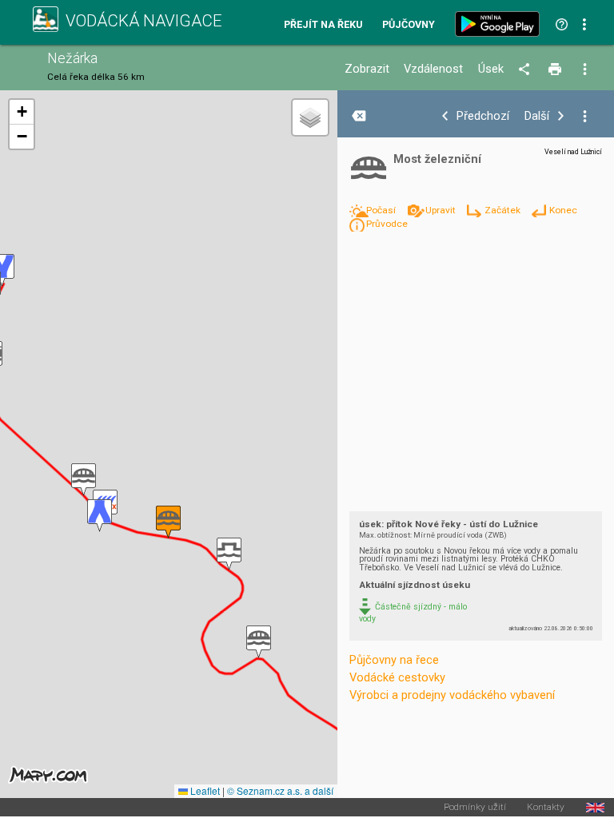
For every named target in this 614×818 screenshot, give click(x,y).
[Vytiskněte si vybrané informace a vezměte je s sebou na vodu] (556, 69)
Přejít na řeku (323, 25)
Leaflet (204, 790)
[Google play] (500, 24)
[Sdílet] (526, 69)
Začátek (503, 210)
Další (536, 116)
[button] (258, 641)
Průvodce (387, 223)
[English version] (595, 807)
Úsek (491, 69)
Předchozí (483, 116)
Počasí (382, 210)
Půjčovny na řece (394, 660)
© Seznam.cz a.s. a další (280, 790)
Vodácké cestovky (397, 677)
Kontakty (545, 807)
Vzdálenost (433, 69)
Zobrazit (367, 69)
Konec (562, 210)
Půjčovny (408, 25)
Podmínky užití (475, 807)
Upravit (441, 210)
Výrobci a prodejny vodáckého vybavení (452, 695)
